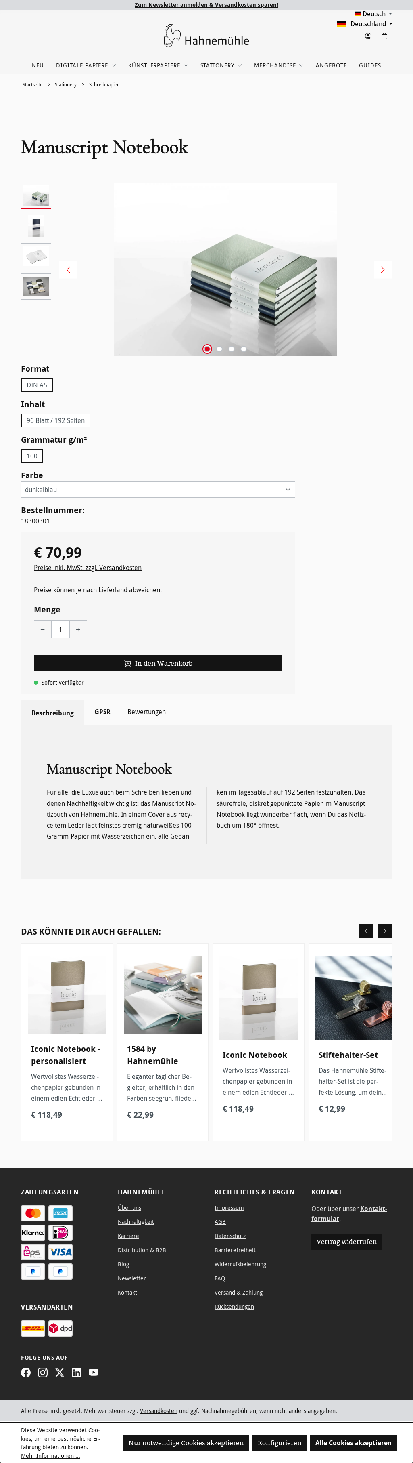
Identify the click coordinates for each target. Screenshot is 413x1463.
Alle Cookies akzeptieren (353, 1442)
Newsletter (132, 1278)
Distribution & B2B (142, 1250)
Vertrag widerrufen (347, 1241)
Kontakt (127, 1292)
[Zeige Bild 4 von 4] (243, 349)
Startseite (32, 84)
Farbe (32, 475)
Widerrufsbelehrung (240, 1264)
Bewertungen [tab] (146, 711)
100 (32, 456)
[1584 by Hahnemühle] (163, 995)
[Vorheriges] (65, 269)
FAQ (220, 1278)
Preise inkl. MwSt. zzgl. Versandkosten (88, 567)
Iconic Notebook (255, 1054)
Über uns (129, 1207)
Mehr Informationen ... (50, 1455)
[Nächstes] (380, 269)
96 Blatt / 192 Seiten (56, 420)
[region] (206, 269)
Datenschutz (230, 1236)
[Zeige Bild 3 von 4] (231, 349)
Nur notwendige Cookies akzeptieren (186, 1442)
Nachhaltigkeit (136, 1221)
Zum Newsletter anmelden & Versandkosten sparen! (206, 4)
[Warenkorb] (384, 34)
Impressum (229, 1207)
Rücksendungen (234, 1306)
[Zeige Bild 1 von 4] (207, 349)
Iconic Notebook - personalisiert (65, 1054)
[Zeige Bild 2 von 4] (219, 349)
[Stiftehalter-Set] (354, 998)
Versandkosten (158, 1411)
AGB (220, 1221)
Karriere (128, 1236)
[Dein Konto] (368, 34)
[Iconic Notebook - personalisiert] (67, 995)
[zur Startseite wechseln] (206, 35)
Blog (123, 1264)
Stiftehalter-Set (348, 1054)
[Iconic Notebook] (258, 998)
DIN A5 (37, 384)
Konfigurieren (280, 1442)
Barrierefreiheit (235, 1250)
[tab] (52, 712)
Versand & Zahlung (239, 1292)
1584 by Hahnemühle (152, 1054)
